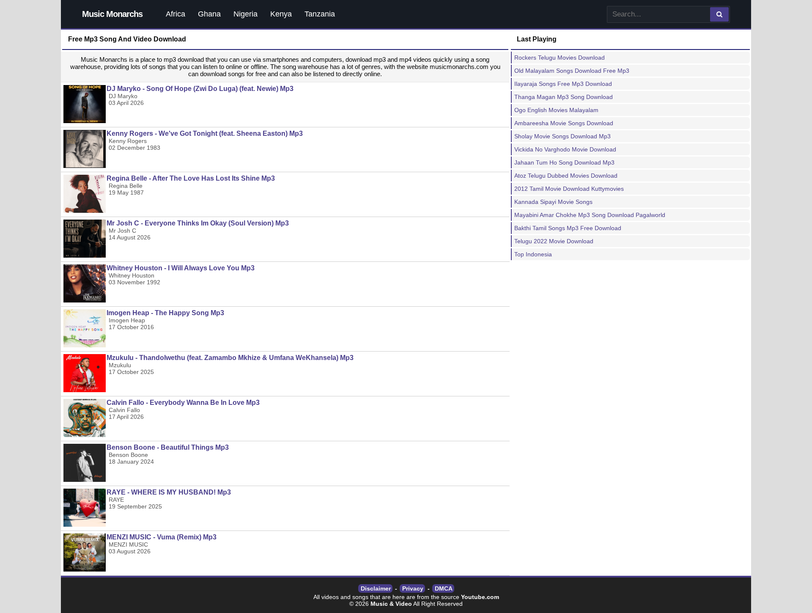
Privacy (412, 588)
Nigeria (245, 14)
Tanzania (319, 14)
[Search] (719, 14)
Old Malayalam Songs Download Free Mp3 (571, 70)
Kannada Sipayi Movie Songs (553, 201)
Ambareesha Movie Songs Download (563, 123)
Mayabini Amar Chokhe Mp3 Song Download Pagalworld (589, 215)
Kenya (281, 14)
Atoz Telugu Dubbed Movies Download (565, 175)
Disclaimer (376, 588)
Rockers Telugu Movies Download (559, 57)
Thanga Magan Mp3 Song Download (563, 96)
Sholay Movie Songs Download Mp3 (562, 136)
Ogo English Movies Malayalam (556, 110)
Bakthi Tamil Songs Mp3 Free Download (567, 228)
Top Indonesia (533, 254)
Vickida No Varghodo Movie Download (565, 149)
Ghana (209, 14)
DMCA (444, 588)
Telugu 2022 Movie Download (553, 241)
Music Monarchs (112, 14)
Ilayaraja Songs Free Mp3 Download (563, 83)
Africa (175, 14)
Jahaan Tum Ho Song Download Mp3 (564, 162)
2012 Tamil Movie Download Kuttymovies (569, 188)
